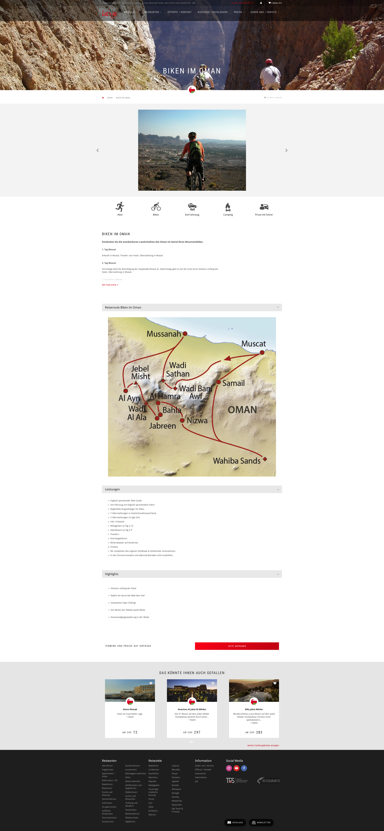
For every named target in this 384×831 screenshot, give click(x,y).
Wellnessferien (132, 814)
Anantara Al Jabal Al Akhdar (192, 709)
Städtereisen (131, 792)
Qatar (151, 807)
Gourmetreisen (109, 817)
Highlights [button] (111, 574)
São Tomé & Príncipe (177, 810)
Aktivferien (107, 765)
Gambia (175, 797)
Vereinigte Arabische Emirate (153, 792)
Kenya (174, 773)
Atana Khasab (130, 709)
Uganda (175, 781)
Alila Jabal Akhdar (254, 709)
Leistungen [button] (112, 489)
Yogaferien (130, 821)
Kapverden (177, 805)
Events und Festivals (107, 793)
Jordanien (153, 811)
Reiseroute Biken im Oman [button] (123, 307)
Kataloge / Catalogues (213, 12)
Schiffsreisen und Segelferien (133, 786)
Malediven (153, 765)
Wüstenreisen (131, 817)
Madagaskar (154, 785)
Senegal (175, 793)
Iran (150, 803)
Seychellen (153, 773)
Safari (128, 777)
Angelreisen (107, 769)
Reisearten (152, 12)
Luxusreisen (131, 769)
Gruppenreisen (109, 807)
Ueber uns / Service (264, 12)
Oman (151, 799)
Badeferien (107, 784)
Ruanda (175, 785)
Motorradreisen (132, 781)
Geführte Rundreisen (107, 812)
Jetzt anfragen (237, 646)
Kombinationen (132, 765)
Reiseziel (130, 12)
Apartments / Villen (108, 775)
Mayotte (152, 781)
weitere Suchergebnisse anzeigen (263, 745)
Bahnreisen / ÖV (109, 780)
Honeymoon (108, 821)
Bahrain (152, 814)
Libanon (175, 765)
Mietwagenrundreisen (133, 773)
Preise (238, 12)
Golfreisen (107, 803)
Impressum (200, 773)
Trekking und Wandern (131, 804)
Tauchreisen (130, 810)
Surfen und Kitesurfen (130, 797)
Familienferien (109, 799)
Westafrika (177, 801)
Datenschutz (201, 777)
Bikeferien (107, 788)
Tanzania (176, 777)
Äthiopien (176, 789)
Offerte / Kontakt (180, 12)
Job (196, 781)
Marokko (176, 769)
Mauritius (153, 777)
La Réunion (153, 769)
